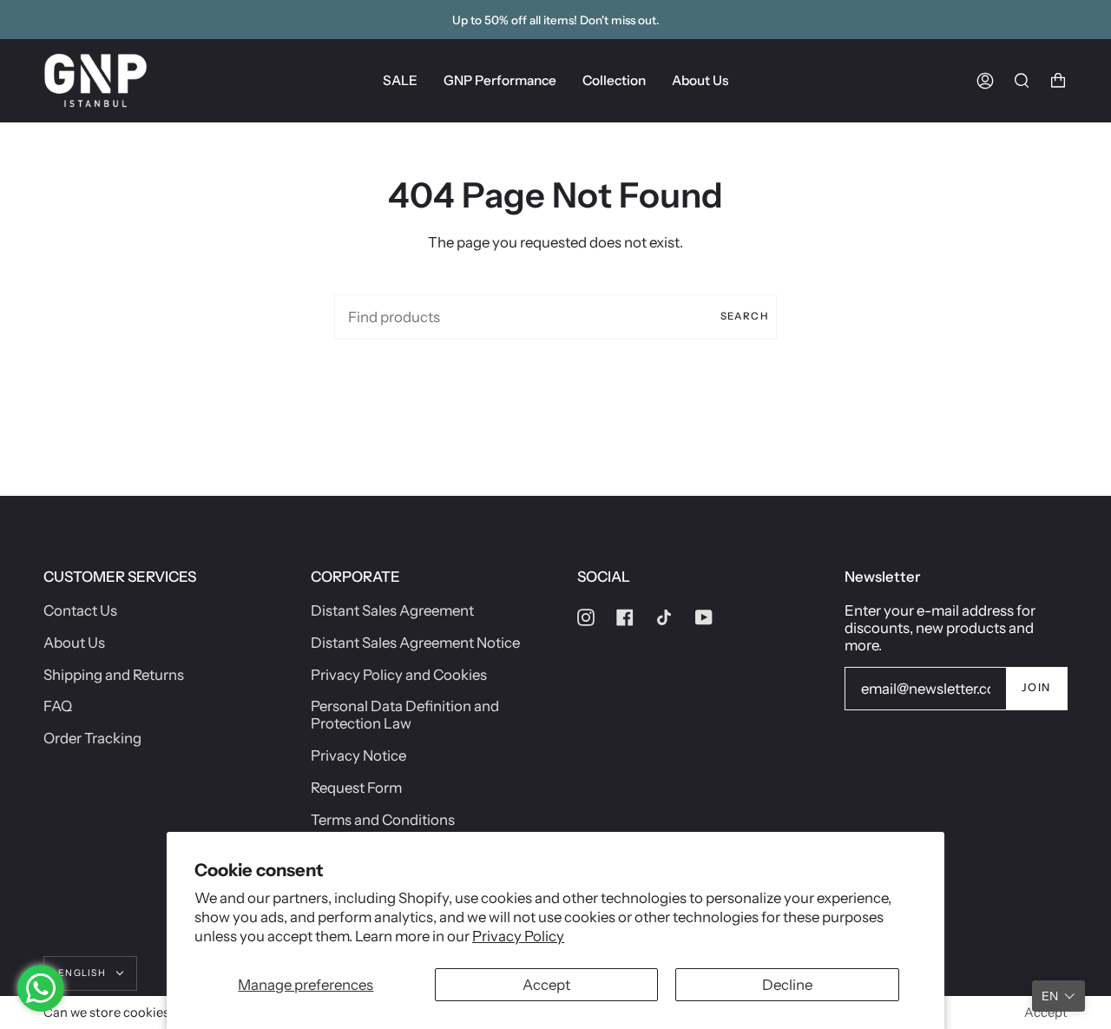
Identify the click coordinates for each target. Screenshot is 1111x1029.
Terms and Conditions (383, 819)
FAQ (57, 706)
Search (744, 316)
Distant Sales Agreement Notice (415, 642)
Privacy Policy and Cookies (399, 674)
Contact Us (80, 610)
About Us (74, 642)
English (83, 973)
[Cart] (1058, 80)
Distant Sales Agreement (392, 610)
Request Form (356, 787)
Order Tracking (92, 738)
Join (1036, 687)
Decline (787, 984)
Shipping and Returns (113, 674)
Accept (546, 984)
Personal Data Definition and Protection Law (405, 714)
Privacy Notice (358, 755)
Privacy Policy (518, 936)
